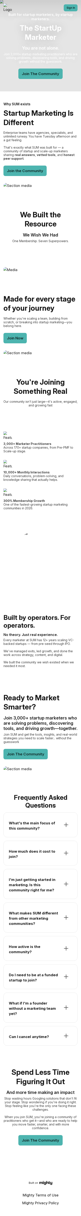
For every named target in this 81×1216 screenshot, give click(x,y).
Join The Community (40, 74)
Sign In (71, 7)
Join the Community (25, 171)
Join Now (15, 338)
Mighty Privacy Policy (40, 1203)
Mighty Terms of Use (41, 1195)
